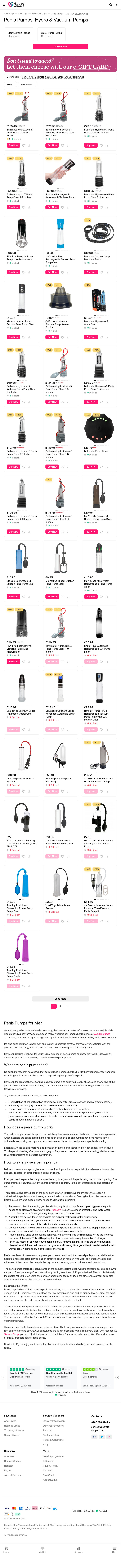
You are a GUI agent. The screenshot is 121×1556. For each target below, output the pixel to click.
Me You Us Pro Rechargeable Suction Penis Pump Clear (60, 259)
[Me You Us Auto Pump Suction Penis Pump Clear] (22, 298)
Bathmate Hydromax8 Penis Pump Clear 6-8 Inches (22, 453)
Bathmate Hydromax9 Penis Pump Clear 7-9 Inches (99, 196)
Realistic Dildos (12, 1425)
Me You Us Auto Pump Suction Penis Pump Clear (20, 323)
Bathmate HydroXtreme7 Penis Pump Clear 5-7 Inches (20, 132)
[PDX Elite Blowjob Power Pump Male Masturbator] (22, 233)
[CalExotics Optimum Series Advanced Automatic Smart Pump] (60, 688)
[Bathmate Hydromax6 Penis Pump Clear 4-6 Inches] (22, 493)
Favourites (10, 1415)
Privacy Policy (50, 1465)
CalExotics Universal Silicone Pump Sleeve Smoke (57, 324)
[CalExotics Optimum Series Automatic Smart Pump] (22, 688)
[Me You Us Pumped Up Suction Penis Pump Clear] (60, 818)
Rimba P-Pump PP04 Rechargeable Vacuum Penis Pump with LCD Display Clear (96, 715)
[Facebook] (94, 1436)
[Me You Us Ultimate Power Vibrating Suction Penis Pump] (99, 818)
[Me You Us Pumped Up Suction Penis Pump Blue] (22, 558)
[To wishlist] (24, 145)
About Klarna (50, 1479)
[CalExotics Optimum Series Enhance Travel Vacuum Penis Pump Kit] (99, 882)
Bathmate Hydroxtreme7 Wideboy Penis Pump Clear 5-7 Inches (59, 132)
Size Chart (48, 1475)
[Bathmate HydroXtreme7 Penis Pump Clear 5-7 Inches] (22, 107)
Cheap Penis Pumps (74, 77)
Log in (7, 1470)
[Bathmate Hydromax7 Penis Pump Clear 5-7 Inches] (99, 107)
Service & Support (53, 1415)
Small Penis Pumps (54, 77)
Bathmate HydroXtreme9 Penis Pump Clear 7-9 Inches (58, 648)
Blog (45, 1444)
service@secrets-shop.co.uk (100, 1428)
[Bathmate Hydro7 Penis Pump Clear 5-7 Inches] (22, 172)
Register (8, 1465)
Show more (60, 46)
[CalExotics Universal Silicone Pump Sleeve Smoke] (60, 298)
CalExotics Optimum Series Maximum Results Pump (98, 780)
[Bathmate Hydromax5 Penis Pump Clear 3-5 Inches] (99, 363)
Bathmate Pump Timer (96, 451)
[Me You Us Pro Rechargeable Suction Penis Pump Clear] (60, 233)
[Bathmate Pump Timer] (99, 428)
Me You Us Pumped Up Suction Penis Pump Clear (59, 842)
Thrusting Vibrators (14, 1430)
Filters (9, 84)
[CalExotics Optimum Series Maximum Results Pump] (99, 756)
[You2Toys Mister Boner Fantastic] (60, 882)
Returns (47, 1430)
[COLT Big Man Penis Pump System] (22, 756)
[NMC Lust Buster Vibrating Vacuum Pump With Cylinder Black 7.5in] (22, 818)
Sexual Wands (11, 1435)
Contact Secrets (13, 1461)
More (46, 1451)
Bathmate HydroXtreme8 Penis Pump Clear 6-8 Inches (58, 454)
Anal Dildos (10, 1420)
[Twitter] (102, 1436)
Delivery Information (54, 1420)
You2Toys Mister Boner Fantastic (58, 907)
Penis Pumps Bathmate (33, 77)
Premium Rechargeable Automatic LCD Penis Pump (60, 196)
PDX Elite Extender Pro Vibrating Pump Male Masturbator (19, 648)
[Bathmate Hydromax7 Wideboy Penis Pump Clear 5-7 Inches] (22, 363)
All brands (48, 1461)
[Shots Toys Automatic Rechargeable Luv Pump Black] (99, 623)
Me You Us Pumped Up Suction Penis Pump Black (98, 517)
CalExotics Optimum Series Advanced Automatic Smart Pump (60, 713)
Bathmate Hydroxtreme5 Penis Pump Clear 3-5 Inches (58, 389)
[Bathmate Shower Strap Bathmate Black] (99, 233)
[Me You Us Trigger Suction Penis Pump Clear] (60, 558)
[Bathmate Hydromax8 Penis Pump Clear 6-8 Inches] (22, 428)
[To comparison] (29, 145)
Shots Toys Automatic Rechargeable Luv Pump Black (97, 648)
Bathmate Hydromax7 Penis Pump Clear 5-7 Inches (99, 131)
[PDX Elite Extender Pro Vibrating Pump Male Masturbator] (22, 623)
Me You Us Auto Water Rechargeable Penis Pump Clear (98, 583)
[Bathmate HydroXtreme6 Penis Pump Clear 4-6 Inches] (60, 493)
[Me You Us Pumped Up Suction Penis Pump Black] (99, 493)
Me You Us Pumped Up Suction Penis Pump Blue (20, 582)
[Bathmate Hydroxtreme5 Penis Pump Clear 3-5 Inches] (60, 363)
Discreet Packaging (53, 1425)
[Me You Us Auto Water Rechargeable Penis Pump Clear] (99, 558)
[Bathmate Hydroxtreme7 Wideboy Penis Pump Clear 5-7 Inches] (60, 107)
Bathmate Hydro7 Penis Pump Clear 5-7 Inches (19, 196)
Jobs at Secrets (12, 1475)
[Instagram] (109, 1436)
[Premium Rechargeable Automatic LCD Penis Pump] (60, 172)
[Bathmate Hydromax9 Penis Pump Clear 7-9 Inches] (99, 172)
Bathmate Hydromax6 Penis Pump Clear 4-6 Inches (22, 517)
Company (9, 1451)
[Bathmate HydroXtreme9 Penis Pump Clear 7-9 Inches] (60, 623)
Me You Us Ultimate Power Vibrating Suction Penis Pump (98, 843)
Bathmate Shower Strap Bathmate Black (97, 258)
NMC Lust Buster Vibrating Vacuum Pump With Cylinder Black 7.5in (22, 843)
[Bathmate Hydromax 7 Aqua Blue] (99, 298)
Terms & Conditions (53, 1439)
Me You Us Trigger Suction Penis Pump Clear (59, 582)
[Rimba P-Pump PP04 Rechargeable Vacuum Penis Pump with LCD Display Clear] (99, 688)
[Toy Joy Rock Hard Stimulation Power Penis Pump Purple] (22, 947)
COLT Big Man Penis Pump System (21, 780)
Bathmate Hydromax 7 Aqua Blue (96, 323)
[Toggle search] (110, 4)
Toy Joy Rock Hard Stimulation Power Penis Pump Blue (20, 908)
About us (9, 1456)
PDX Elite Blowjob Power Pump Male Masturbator (20, 258)
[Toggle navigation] (3, 4)
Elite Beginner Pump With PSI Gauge (58, 780)
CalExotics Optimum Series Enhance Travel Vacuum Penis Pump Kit (98, 908)
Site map (47, 1470)
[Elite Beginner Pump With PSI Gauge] (60, 756)
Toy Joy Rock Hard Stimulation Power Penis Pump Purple (20, 973)
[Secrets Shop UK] (16, 4)
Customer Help (51, 1435)
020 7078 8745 (99, 1422)
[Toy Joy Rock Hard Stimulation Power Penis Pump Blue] (22, 882)
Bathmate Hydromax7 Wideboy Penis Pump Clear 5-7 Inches (21, 389)
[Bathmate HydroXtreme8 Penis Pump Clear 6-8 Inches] (60, 428)
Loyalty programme (53, 1456)
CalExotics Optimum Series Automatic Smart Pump (21, 712)
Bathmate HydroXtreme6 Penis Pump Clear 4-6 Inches (58, 519)
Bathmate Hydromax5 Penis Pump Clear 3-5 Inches (99, 388)
